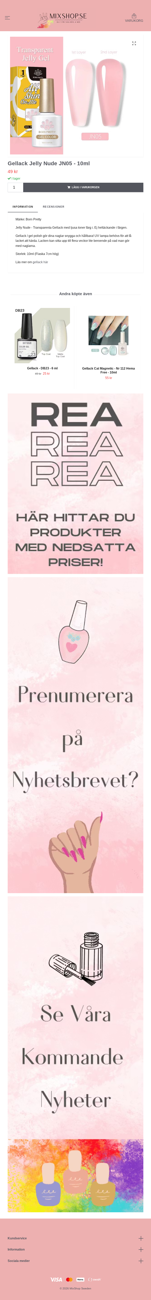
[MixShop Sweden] (67, 18)
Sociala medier (19, 1261)
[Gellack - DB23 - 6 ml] (42, 335)
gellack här (40, 262)
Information (16, 1249)
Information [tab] (23, 206)
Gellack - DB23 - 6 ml (42, 368)
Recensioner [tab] (53, 206)
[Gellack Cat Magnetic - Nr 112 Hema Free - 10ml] (108, 335)
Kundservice (17, 1238)
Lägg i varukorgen (85, 187)
